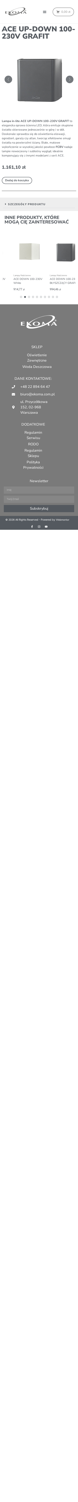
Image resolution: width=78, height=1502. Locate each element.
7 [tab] (45, 297)
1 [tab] (21, 297)
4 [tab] (33, 297)
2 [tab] (25, 297)
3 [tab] (29, 297)
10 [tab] (57, 297)
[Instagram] (39, 526)
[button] (44, 12)
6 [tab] (41, 297)
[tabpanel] (21, 261)
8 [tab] (49, 297)
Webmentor (62, 520)
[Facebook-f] (32, 526)
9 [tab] (53, 297)
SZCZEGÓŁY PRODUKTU (27, 204)
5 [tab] (37, 297)
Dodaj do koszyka (17, 180)
